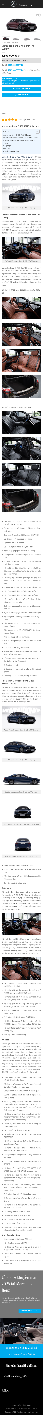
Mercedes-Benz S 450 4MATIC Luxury (17, 135)
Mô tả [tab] (4, 114)
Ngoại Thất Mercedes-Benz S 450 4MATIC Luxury (20, 142)
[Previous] (5, 23)
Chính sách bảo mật (23, 1409)
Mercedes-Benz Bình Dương (21, 1405)
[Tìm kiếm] (40, 4)
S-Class (15, 43)
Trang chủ (6, 43)
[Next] (38, 23)
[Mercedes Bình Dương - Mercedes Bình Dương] (21, 4)
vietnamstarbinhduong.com (28, 1412)
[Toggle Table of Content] (36, 132)
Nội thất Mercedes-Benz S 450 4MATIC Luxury (20, 138)
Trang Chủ (10, 1409)
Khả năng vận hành (12, 151)
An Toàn (7, 148)
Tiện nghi (8, 146)
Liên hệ (34, 1409)
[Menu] (3, 4)
